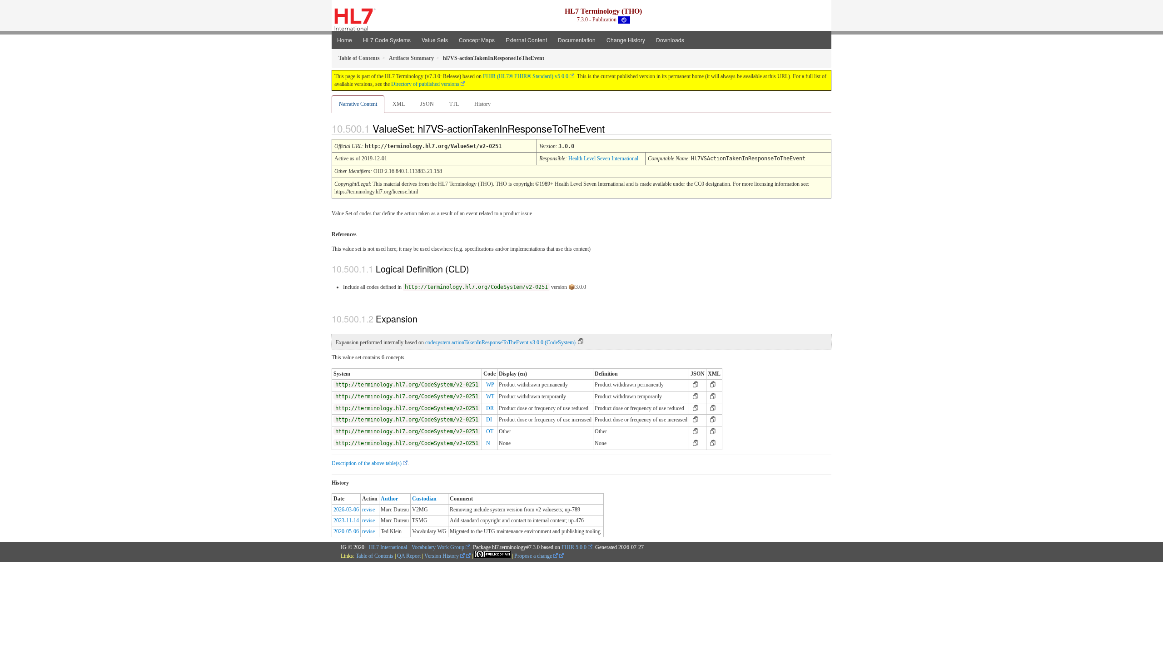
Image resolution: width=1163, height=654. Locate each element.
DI (489, 419)
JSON (427, 104)
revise (368, 509)
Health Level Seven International (603, 158)
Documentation (577, 40)
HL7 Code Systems (387, 40)
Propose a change (533, 556)
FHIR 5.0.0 (574, 547)
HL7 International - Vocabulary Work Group (416, 547)
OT (489, 431)
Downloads (670, 40)
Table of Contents (374, 556)
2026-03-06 (346, 509)
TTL (454, 104)
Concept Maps (477, 40)
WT (490, 396)
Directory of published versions (425, 84)
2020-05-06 (346, 531)
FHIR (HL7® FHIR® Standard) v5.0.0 (525, 76)
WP (490, 385)
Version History (442, 556)
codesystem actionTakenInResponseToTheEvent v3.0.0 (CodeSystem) (500, 342)
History (482, 104)
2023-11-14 (346, 520)
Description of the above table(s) (367, 463)
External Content (526, 40)
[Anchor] (612, 128)
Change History (625, 40)
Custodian (424, 498)
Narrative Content (358, 104)
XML (399, 104)
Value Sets (435, 40)
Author (389, 498)
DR (490, 408)
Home (344, 40)
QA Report (409, 556)
